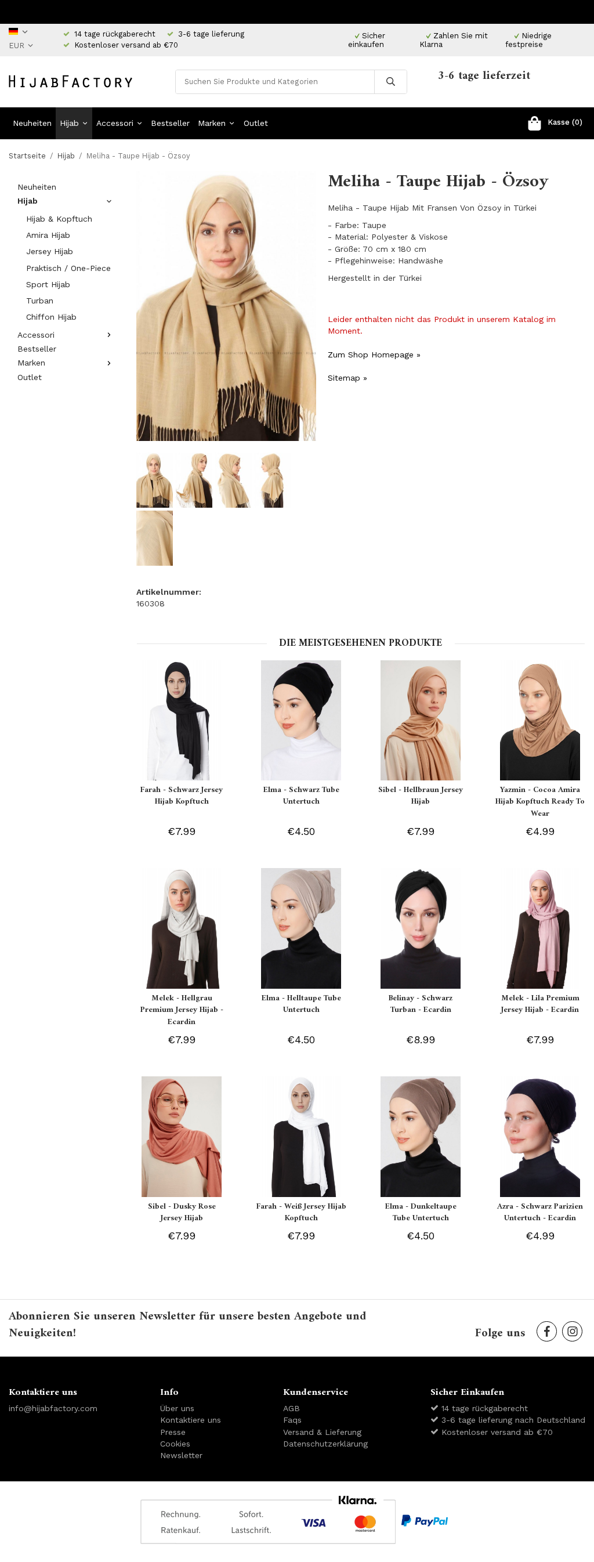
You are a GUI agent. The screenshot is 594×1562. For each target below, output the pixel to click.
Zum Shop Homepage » (374, 354)
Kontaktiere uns (190, 1419)
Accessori (114, 123)
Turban (39, 300)
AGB (291, 1408)
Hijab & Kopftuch (59, 218)
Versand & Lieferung (322, 1432)
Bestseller (170, 123)
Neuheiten (32, 123)
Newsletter (181, 1455)
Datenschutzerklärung (325, 1443)
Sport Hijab (48, 284)
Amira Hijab (48, 235)
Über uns (177, 1408)
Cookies (175, 1443)
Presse (173, 1432)
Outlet (256, 123)
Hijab (69, 123)
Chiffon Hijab (51, 316)
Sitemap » (347, 377)
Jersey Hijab (49, 251)
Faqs (292, 1419)
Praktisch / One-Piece (68, 268)
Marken (212, 123)
